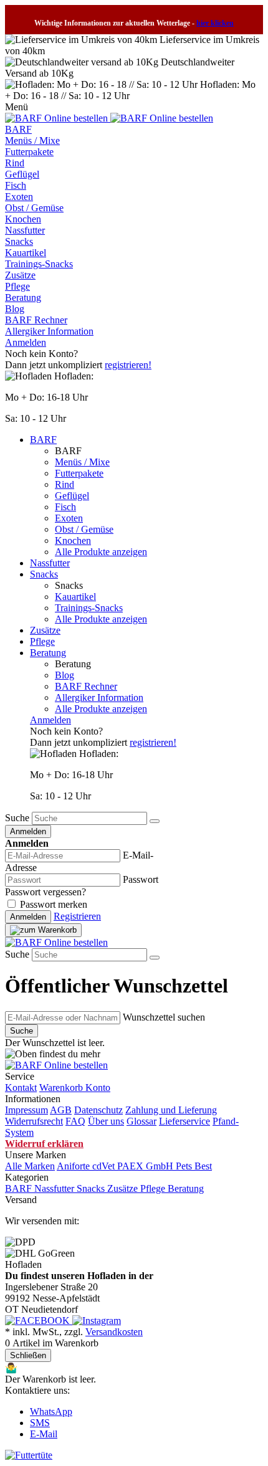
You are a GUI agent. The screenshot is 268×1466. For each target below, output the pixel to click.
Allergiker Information (49, 331)
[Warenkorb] (43, 930)
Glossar (141, 1121)
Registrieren (77, 916)
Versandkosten (114, 1331)
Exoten (19, 196)
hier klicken (215, 23)
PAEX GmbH (146, 1166)
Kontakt (21, 1087)
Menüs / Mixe (32, 140)
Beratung (23, 297)
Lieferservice (184, 1121)
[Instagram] (96, 1320)
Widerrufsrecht (34, 1121)
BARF (18, 129)
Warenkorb (62, 1087)
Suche (17, 817)
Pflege (17, 286)
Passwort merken (53, 904)
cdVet (104, 1166)
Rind (14, 163)
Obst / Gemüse (34, 207)
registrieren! (128, 364)
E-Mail (43, 1434)
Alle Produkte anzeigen (101, 551)
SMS (40, 1422)
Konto (97, 1087)
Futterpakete (29, 151)
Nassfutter (25, 230)
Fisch (15, 185)
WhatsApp (51, 1411)
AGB (61, 1110)
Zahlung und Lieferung (171, 1110)
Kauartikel (25, 252)
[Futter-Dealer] (57, 118)
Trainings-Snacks (39, 264)
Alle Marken (30, 1166)
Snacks (19, 241)
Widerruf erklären (44, 1143)
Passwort (140, 879)
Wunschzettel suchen (164, 1017)
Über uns (106, 1121)
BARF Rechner (36, 320)
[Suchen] (155, 821)
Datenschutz (98, 1110)
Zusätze (20, 275)
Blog (14, 308)
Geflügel (22, 174)
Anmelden (25, 342)
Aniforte (74, 1166)
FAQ (75, 1121)
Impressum (26, 1110)
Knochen (23, 219)
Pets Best (194, 1166)
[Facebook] (38, 1320)
